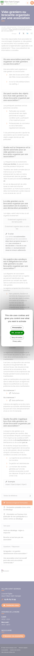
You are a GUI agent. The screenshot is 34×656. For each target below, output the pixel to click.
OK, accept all (17, 333)
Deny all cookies (17, 337)
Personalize (17, 328)
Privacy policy (17, 341)
